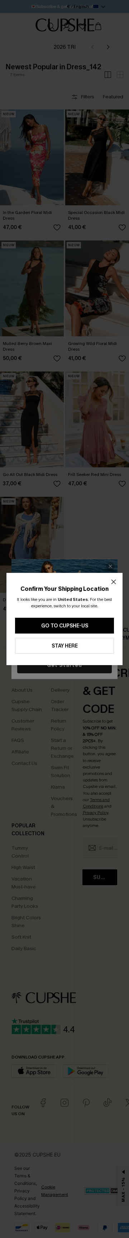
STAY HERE (65, 646)
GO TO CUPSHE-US (64, 625)
